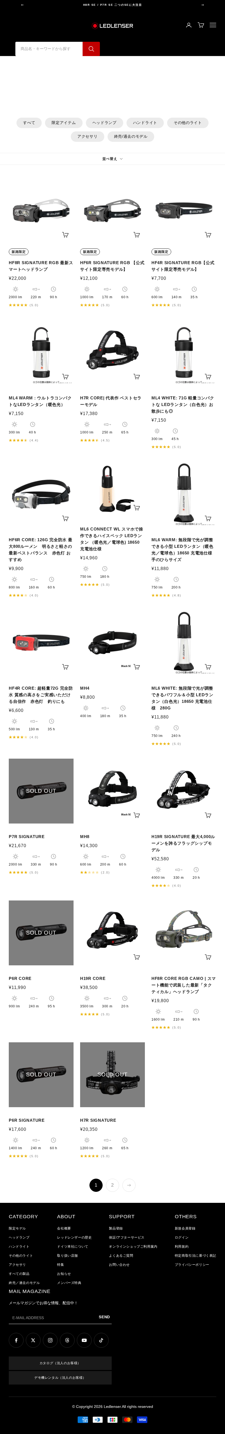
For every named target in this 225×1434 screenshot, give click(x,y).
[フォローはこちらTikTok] (101, 1340)
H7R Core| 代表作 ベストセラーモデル (111, 401)
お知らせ (64, 1274)
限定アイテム (64, 122)
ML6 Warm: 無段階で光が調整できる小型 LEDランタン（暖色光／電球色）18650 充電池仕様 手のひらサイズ (182, 549)
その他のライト (188, 122)
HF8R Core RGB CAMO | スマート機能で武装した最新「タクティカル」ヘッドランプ (183, 985)
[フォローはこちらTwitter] (33, 1340)
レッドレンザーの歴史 (74, 1237)
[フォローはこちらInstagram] (50, 1340)
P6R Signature (27, 1120)
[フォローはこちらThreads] (67, 1340)
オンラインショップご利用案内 (133, 1246)
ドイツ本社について (72, 1246)
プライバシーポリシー (192, 1265)
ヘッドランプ (104, 122)
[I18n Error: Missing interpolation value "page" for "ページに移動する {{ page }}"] (129, 1185)
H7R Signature (98, 1120)
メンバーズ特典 (69, 1283)
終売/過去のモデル (131, 136)
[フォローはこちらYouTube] (84, 1340)
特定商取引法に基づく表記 (195, 1256)
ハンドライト (145, 122)
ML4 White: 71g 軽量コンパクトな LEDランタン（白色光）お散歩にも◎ (182, 404)
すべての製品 (19, 1274)
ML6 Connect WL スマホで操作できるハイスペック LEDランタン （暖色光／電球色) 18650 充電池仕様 (111, 539)
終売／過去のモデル (24, 1283)
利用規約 (182, 1246)
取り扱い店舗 (67, 1256)
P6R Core (20, 978)
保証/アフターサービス (127, 1237)
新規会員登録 (185, 1228)
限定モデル (17, 1228)
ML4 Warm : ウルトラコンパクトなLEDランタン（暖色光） (40, 401)
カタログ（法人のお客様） (60, 1363)
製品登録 (116, 1228)
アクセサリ (87, 136)
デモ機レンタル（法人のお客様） (60, 1378)
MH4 (84, 688)
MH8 (84, 836)
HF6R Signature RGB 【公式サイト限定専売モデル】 (112, 266)
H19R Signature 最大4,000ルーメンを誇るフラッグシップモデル (183, 843)
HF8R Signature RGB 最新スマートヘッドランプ (41, 266)
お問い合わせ (119, 1265)
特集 (60, 1265)
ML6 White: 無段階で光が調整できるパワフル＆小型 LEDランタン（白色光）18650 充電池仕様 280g (182, 698)
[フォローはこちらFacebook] (16, 1340)
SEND (104, 1317)
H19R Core (93, 978)
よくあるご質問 (121, 1256)
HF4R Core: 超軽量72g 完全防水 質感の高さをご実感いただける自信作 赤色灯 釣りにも (41, 695)
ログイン (182, 1237)
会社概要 (64, 1228)
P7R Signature (27, 836)
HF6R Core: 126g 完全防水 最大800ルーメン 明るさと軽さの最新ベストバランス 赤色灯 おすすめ (40, 549)
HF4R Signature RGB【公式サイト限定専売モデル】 (183, 266)
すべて (29, 122)
